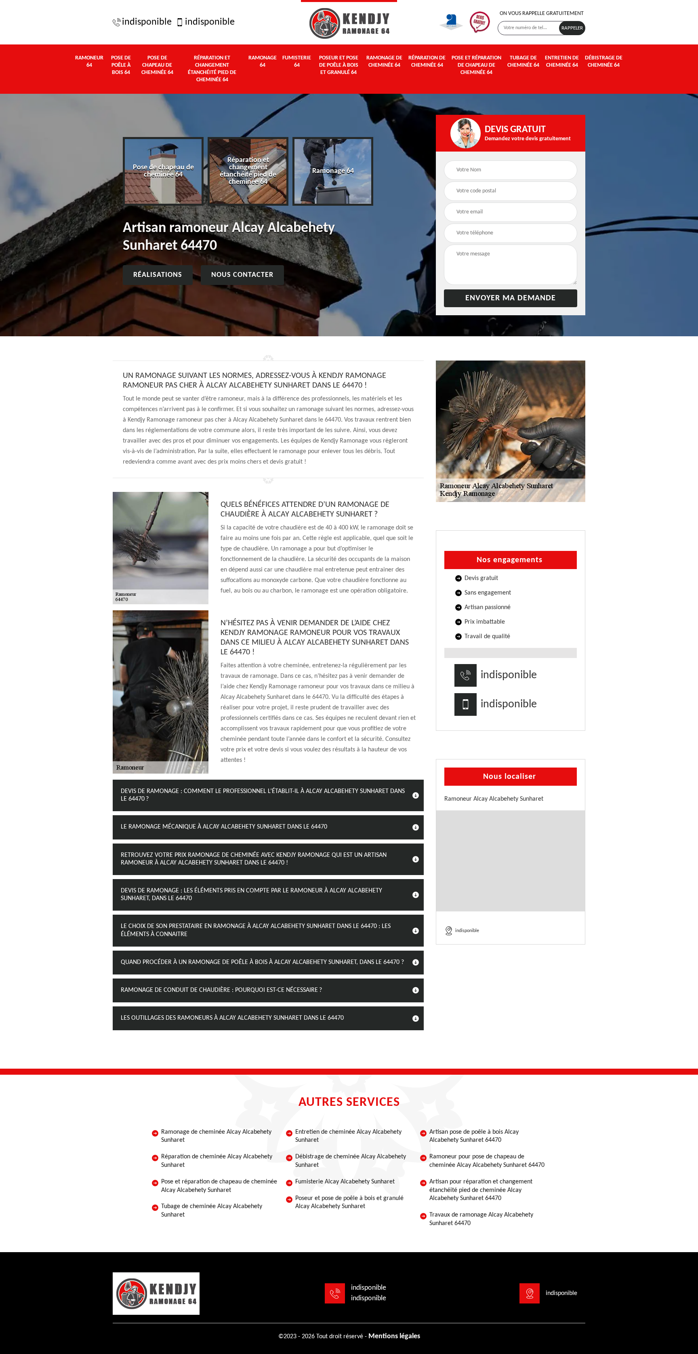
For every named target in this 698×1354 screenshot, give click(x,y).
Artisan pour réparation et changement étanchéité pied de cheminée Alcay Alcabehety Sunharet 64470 (480, 1190)
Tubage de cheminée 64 (523, 61)
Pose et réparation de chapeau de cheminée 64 (476, 65)
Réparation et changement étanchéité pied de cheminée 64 (212, 69)
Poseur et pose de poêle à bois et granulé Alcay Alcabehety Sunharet (349, 1202)
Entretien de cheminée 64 (562, 61)
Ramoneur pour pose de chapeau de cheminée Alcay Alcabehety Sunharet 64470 (487, 1161)
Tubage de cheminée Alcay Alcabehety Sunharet (211, 1210)
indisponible (147, 22)
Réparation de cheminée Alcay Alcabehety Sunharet (216, 1161)
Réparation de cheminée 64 (427, 61)
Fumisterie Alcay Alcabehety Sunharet (345, 1182)
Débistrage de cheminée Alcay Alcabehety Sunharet (350, 1161)
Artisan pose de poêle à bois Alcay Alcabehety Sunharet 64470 (474, 1136)
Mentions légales (394, 1336)
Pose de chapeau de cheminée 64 (157, 65)
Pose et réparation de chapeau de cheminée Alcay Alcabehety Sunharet (219, 1186)
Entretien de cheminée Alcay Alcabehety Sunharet (348, 1136)
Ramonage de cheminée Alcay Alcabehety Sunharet (216, 1136)
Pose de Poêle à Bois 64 (121, 65)
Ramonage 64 (262, 61)
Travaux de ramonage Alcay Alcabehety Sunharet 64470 (481, 1219)
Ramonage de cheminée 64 (384, 61)
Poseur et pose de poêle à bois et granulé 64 (338, 65)
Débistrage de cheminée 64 (603, 61)
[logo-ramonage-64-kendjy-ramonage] (349, 22)
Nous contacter (242, 275)
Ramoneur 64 (89, 61)
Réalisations (157, 275)
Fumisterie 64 (296, 61)
